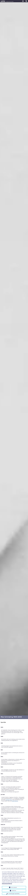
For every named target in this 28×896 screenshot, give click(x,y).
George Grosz (9, 799)
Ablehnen (14, 890)
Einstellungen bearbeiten (14, 893)
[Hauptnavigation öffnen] (22, 1)
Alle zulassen (14, 887)
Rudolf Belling (15, 801)
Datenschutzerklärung (7, 883)
